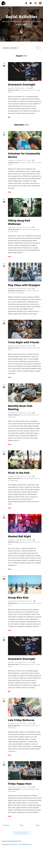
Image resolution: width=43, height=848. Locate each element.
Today (21, 825)
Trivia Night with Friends (23, 342)
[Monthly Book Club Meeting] (25, 392)
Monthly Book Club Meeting (20, 407)
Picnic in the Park (19, 472)
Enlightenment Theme (15, 844)
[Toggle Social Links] (26, 3)
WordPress (28, 844)
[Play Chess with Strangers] (25, 272)
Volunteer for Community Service (24, 155)
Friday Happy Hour (20, 783)
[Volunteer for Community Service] (25, 140)
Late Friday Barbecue (21, 720)
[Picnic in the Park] (25, 459)
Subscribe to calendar (21, 833)
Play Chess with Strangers (24, 285)
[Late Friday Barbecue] (25, 707)
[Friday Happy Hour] (25, 770)
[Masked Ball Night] (25, 523)
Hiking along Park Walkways (19, 222)
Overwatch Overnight (21, 84)
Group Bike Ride (18, 597)
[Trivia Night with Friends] (25, 329)
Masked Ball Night (19, 536)
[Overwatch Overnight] (25, 71)
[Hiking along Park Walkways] (25, 207)
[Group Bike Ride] (25, 584)
